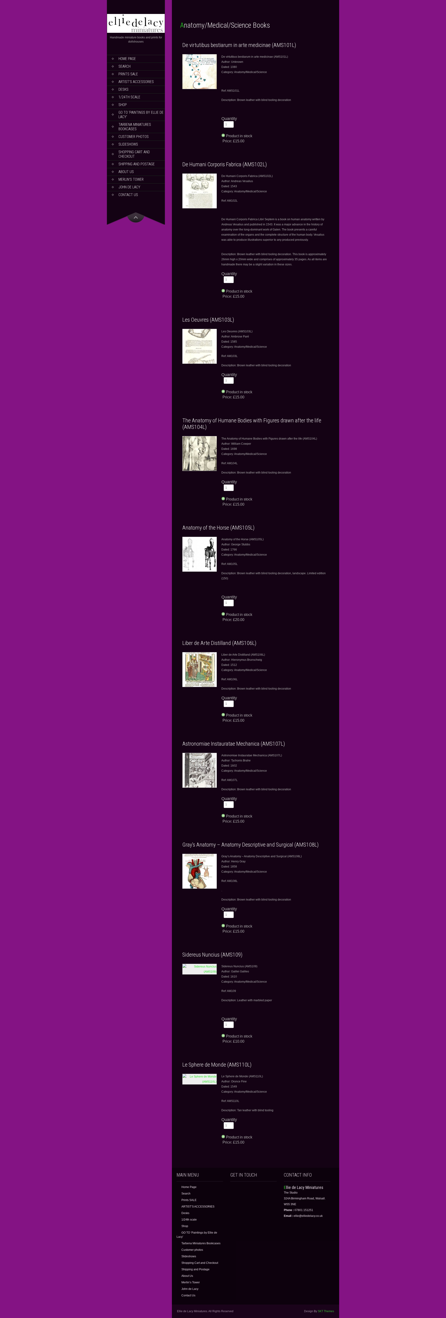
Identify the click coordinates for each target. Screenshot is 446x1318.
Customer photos (133, 136)
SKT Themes (326, 1311)
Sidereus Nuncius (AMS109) (212, 954)
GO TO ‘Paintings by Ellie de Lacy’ (141, 114)
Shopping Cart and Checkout (134, 154)
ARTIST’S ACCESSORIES (136, 82)
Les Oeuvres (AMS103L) (208, 320)
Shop (122, 105)
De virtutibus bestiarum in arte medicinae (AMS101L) (239, 45)
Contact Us (128, 195)
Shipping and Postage (136, 164)
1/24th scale (129, 97)
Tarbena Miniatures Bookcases (134, 126)
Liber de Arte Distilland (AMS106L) (219, 643)
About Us (126, 172)
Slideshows (128, 144)
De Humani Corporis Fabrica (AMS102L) (224, 164)
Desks (123, 89)
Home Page (127, 59)
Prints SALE (128, 74)
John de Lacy (129, 187)
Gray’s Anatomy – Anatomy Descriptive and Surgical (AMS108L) (250, 844)
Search (124, 66)
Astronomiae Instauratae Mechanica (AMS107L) (233, 744)
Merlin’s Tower (131, 179)
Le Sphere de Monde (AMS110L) (217, 1064)
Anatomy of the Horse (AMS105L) (218, 527)
